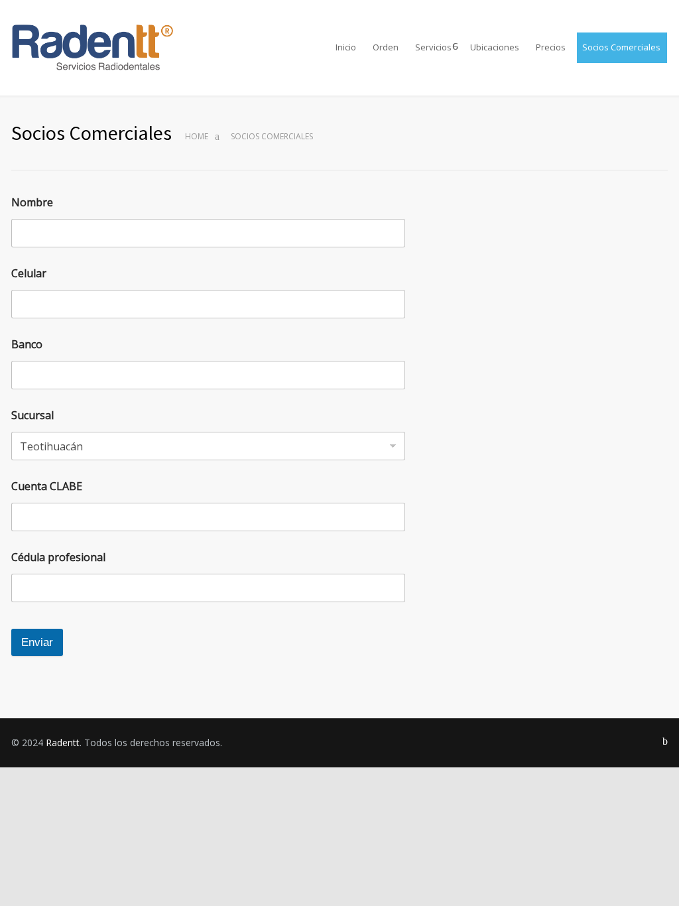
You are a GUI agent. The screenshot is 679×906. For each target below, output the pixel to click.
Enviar (37, 642)
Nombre (32, 202)
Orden (386, 47)
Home (196, 136)
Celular (28, 273)
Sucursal (32, 415)
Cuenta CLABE (46, 486)
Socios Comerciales (621, 47)
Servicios (433, 47)
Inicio (346, 47)
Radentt (63, 742)
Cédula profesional (58, 557)
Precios (551, 47)
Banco (26, 344)
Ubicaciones (494, 47)
